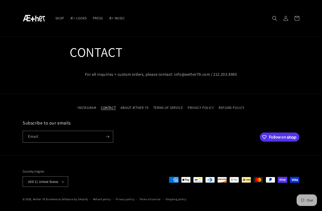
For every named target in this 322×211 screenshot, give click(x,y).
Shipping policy (176, 199)
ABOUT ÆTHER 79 (134, 107)
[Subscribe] (107, 137)
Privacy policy (125, 199)
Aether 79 (39, 199)
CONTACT (108, 107)
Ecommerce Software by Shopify (67, 199)
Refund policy (102, 199)
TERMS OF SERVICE (168, 107)
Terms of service (149, 199)
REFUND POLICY (232, 107)
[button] (274, 18)
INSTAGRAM (86, 107)
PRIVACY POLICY (201, 107)
